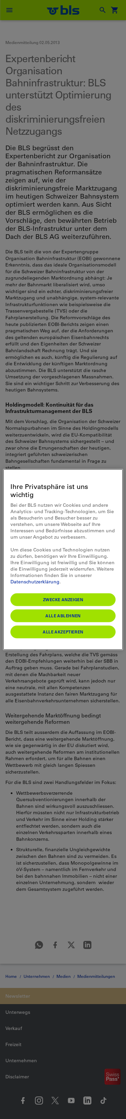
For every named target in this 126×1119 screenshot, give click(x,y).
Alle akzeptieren (63, 631)
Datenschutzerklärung (34, 582)
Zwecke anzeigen (63, 599)
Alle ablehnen (63, 615)
